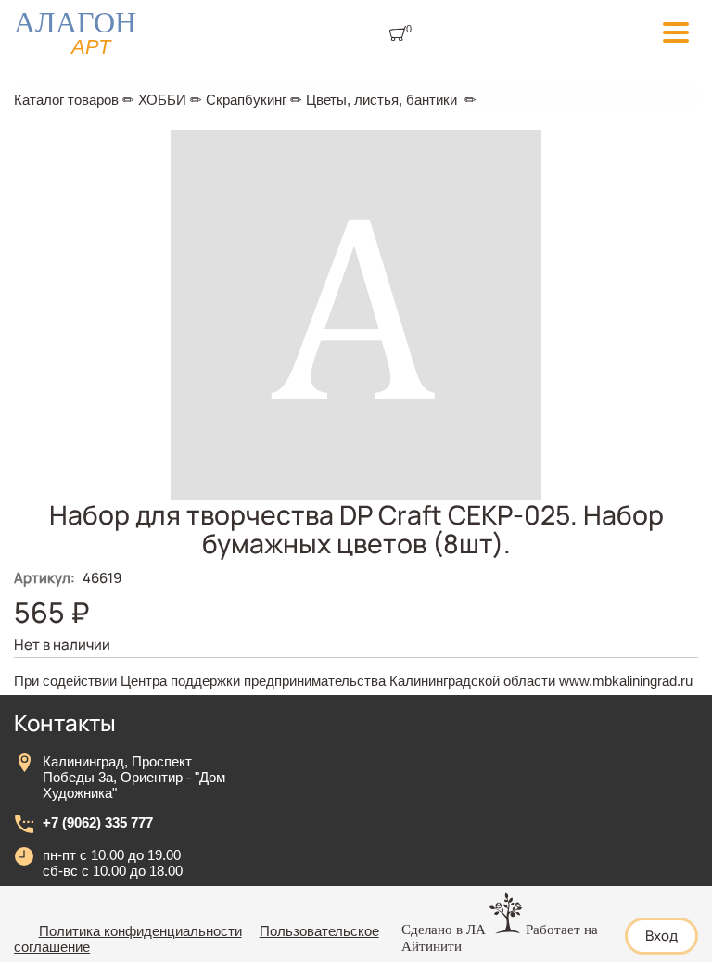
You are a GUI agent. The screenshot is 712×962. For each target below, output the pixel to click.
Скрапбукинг (246, 100)
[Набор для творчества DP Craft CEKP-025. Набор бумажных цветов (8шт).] (356, 495)
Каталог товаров (66, 100)
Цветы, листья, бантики (381, 100)
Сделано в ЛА (443, 929)
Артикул (44, 578)
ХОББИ (162, 100)
